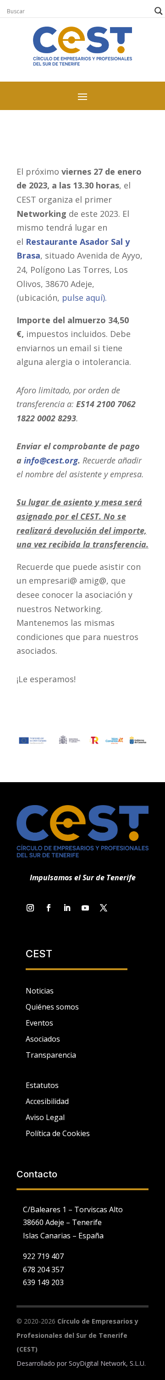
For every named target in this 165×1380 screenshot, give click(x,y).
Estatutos (42, 1085)
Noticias (40, 991)
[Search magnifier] (158, 11)
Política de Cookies (58, 1133)
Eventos (39, 1023)
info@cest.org (51, 460)
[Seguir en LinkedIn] (67, 907)
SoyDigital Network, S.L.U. (107, 1363)
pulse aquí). (84, 297)
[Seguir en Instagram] (30, 907)
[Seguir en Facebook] (48, 907)
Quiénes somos (52, 1007)
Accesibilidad (47, 1101)
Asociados (43, 1039)
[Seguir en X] (103, 907)
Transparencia (51, 1055)
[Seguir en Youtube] (85, 907)
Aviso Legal (45, 1117)
